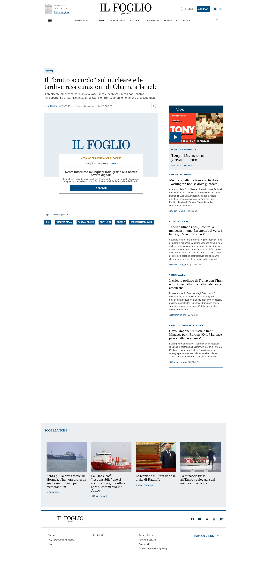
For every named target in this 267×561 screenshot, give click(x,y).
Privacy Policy (146, 535)
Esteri (49, 71)
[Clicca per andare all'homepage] (70, 519)
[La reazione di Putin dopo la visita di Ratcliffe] (156, 457)
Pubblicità (98, 535)
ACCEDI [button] (111, 163)
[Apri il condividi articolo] (155, 106)
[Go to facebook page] (192, 519)
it (215, 9)
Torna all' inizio (204, 536)
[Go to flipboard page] (221, 519)
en (220, 9)
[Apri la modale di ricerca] (217, 20)
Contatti (52, 535)
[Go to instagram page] (214, 519)
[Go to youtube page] (199, 519)
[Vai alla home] (126, 9)
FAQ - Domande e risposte (61, 540)
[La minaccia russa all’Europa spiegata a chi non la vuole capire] (200, 457)
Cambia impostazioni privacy (153, 548)
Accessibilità (145, 544)
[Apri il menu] (50, 20)
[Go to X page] (206, 519)
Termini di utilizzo (147, 540)
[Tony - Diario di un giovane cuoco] (196, 128)
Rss (50, 544)
